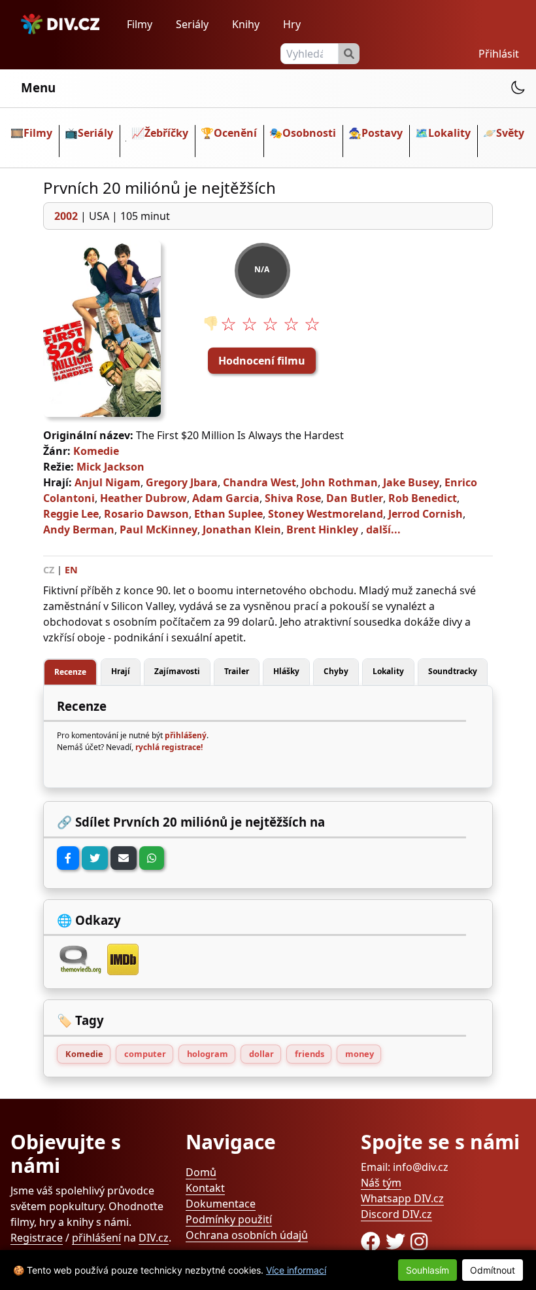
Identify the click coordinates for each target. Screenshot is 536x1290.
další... (383, 529)
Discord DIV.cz (396, 1214)
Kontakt (205, 1188)
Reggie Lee (71, 514)
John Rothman (339, 482)
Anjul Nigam (108, 482)
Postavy (382, 133)
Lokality (449, 133)
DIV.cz (154, 1237)
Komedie (96, 451)
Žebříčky (166, 133)
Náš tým (381, 1182)
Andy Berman (78, 529)
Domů (201, 1172)
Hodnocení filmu (261, 360)
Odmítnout (492, 1270)
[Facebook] (68, 858)
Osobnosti (309, 133)
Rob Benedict (422, 498)
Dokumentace (221, 1203)
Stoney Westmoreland (325, 514)
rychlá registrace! (169, 747)
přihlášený (186, 735)
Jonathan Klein (242, 529)
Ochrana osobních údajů (247, 1235)
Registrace (36, 1237)
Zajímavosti (177, 671)
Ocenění (235, 133)
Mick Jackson (110, 466)
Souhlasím (427, 1270)
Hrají (120, 671)
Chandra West (259, 482)
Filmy (139, 24)
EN (71, 570)
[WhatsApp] (151, 858)
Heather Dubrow (143, 498)
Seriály (192, 24)
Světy (510, 133)
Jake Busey (411, 482)
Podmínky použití (229, 1219)
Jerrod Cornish (425, 514)
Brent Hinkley (322, 529)
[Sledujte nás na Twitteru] (398, 1241)
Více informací (296, 1270)
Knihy (246, 24)
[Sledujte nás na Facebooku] (373, 1241)
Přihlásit (498, 53)
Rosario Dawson (146, 514)
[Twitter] (95, 858)
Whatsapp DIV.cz (402, 1198)
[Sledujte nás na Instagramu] (418, 1241)
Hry (292, 24)
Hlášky (286, 671)
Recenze (70, 671)
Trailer (236, 671)
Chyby (336, 671)
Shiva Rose (293, 498)
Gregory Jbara (182, 482)
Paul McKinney (158, 529)
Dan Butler (354, 498)
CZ (48, 570)
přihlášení (96, 1237)
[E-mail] (123, 858)
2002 (66, 216)
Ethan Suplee (228, 514)
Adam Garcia (226, 498)
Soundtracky (452, 671)
